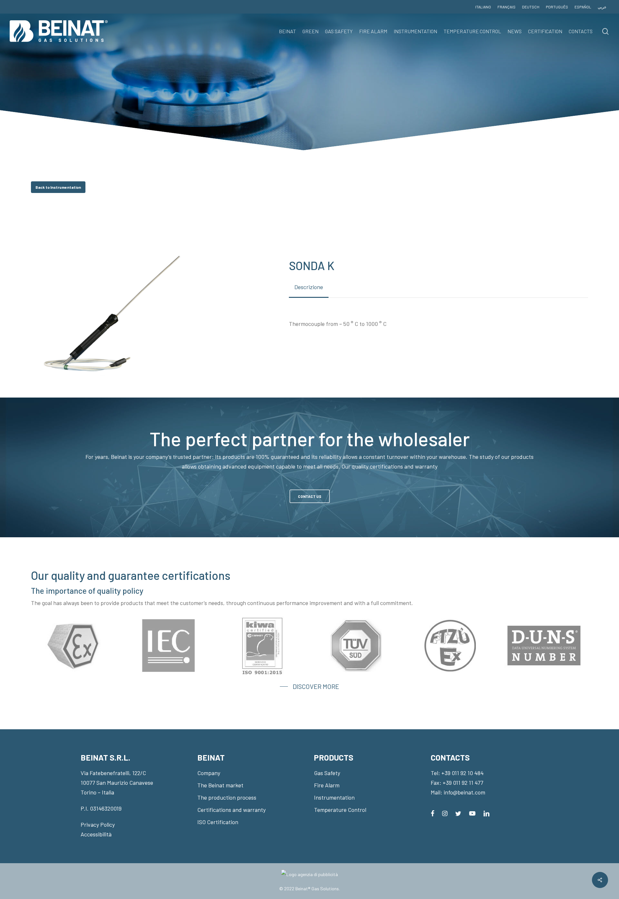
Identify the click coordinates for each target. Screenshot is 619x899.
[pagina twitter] (458, 813)
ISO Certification (217, 821)
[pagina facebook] (432, 813)
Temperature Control (340, 809)
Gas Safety (327, 772)
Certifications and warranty (231, 809)
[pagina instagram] (444, 813)
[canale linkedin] (486, 813)
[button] (58, 187)
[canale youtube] (472, 813)
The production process (226, 797)
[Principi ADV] (309, 877)
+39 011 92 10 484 (462, 772)
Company (208, 772)
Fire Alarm (326, 785)
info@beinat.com (464, 792)
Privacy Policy (98, 824)
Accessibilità (96, 834)
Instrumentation (334, 797)
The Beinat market (220, 785)
